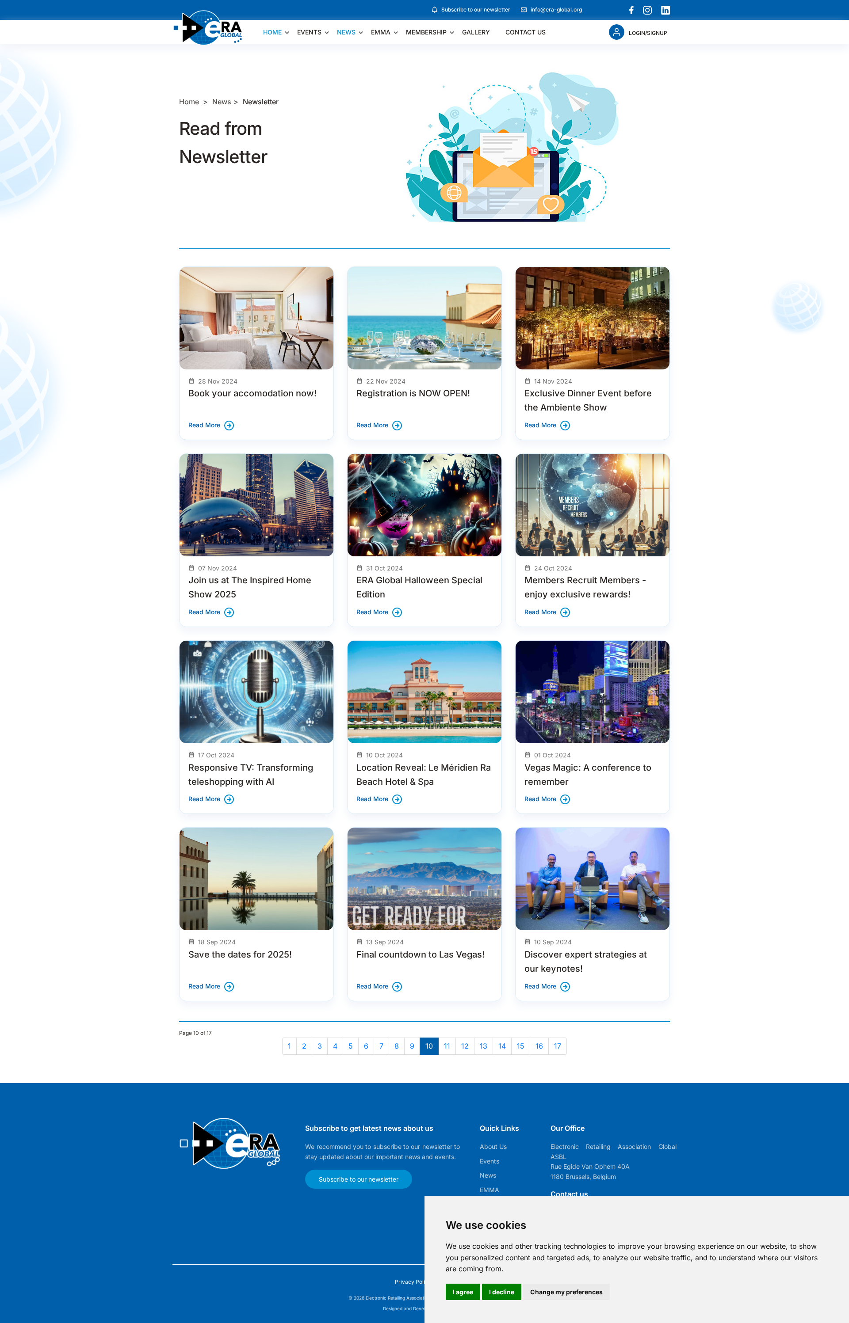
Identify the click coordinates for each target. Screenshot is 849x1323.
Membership (426, 32)
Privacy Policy (413, 1281)
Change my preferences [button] (566, 1292)
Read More (204, 425)
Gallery (476, 32)
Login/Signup (648, 33)
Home (272, 32)
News (346, 32)
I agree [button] (463, 1292)
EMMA (489, 1190)
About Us (493, 1146)
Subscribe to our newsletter (475, 9)
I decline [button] (501, 1292)
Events (309, 32)
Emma (380, 32)
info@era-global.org (556, 9)
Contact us (525, 32)
